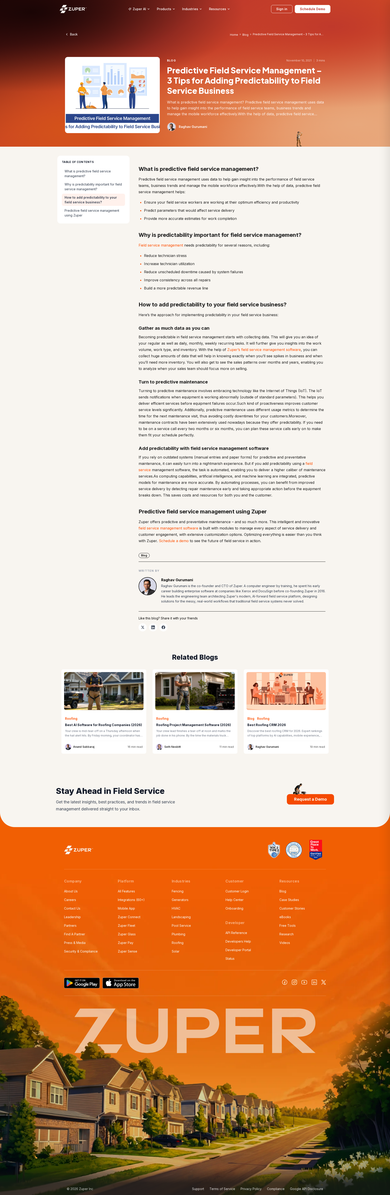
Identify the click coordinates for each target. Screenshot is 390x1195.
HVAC (176, 908)
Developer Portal (238, 950)
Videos (284, 943)
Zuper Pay (125, 943)
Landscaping (181, 917)
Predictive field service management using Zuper (92, 213)
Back (74, 34)
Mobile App (126, 908)
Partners (70, 925)
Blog (245, 34)
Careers (70, 900)
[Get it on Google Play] (82, 983)
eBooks (285, 917)
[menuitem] (139, 9)
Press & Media (75, 943)
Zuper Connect (129, 917)
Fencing (177, 891)
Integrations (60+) (131, 900)
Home (234, 34)
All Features (126, 891)
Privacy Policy (251, 1189)
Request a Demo (310, 799)
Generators (180, 900)
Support (198, 1189)
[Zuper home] (73, 9)
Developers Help (238, 941)
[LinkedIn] (314, 982)
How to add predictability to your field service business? (91, 199)
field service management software (168, 528)
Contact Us (72, 908)
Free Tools (287, 925)
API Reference (236, 933)
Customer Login (237, 891)
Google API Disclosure (306, 1189)
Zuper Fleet (126, 925)
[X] (323, 982)
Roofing (177, 943)
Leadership (72, 917)
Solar (175, 951)
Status (229, 958)
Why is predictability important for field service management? (93, 186)
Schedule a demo (174, 541)
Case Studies (289, 900)
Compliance (276, 1189)
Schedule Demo (312, 9)
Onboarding (234, 908)
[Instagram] (294, 982)
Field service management (161, 245)
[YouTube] (304, 982)
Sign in (281, 9)
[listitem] (143, 627)
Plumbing (178, 934)
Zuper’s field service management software (264, 349)
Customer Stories (292, 908)
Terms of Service (222, 1189)
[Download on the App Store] (120, 983)
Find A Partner (74, 934)
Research (286, 934)
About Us (71, 891)
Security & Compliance (81, 951)
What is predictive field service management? (88, 173)
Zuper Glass (127, 934)
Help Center (234, 900)
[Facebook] (284, 982)
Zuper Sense (127, 951)
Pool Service (181, 925)
